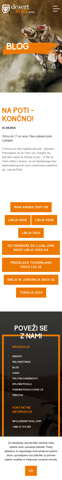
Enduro (17, 356)
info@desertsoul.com (26, 421)
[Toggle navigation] (56, 8)
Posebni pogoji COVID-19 (27, 389)
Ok (31, 471)
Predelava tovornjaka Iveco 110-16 (31, 265)
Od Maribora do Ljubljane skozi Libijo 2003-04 (31, 248)
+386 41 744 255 (21, 427)
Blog (15, 367)
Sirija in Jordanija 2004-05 (31, 280)
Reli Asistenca (21, 362)
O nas (15, 373)
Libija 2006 (17, 220)
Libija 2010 (31, 233)
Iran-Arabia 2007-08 (31, 207)
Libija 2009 (44, 220)
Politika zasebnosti (25, 378)
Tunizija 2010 (31, 292)
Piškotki (17, 395)
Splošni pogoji (22, 384)
